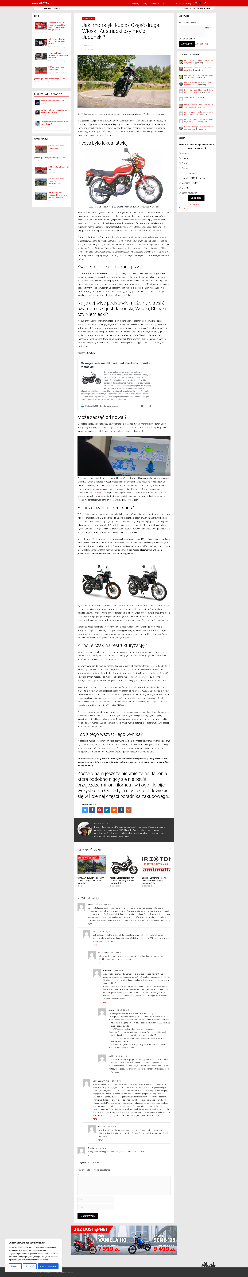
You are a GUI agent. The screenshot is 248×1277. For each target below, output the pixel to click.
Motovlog (155, 3)
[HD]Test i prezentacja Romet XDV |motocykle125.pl (56, 181)
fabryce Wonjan (94, 492)
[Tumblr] (121, 810)
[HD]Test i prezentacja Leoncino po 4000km (49, 79)
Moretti (185, 188)
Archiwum (183, 208)
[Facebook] (92, 810)
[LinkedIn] (107, 810)
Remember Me (188, 39)
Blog (145, 3)
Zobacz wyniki (196, 204)
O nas (40, 8)
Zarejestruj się (201, 44)
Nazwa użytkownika (188, 22)
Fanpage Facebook (203, 8)
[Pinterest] (100, 810)
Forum (166, 3)
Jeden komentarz (47, 33)
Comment (82, 1174)
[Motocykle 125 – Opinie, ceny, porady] (40, 4)
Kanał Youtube (189, 8)
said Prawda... (189, 97)
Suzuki (185, 163)
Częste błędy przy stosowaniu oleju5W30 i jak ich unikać (58, 55)
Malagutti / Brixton (190, 183)
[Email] (128, 810)
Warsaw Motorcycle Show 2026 (52, 101)
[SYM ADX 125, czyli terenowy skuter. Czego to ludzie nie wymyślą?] (92, 873)
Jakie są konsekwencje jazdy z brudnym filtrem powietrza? (56, 41)
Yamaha (185, 153)
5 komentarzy (60, 47)
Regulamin (56, 8)
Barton (185, 168)
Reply (90, 924)
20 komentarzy (47, 82)
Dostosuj (15, 1266)
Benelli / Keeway (189, 193)
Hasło (208, 28)
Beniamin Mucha (101, 823)
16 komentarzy (61, 72)
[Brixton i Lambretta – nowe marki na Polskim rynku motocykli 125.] (156, 873)
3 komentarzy (60, 61)
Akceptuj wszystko (48, 1266)
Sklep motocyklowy (182, 3)
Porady (91, 19)
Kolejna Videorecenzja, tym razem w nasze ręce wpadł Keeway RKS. (122, 880)
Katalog (135, 3)
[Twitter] (85, 810)
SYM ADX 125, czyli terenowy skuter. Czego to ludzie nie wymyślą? (91, 880)
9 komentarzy (88, 49)
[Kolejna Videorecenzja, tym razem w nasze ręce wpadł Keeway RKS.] (124, 873)
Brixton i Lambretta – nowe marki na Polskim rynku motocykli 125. (154, 880)
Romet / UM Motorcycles (193, 178)
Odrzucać (30, 1266)
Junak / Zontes (188, 173)
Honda (185, 158)
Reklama (47, 8)
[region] (33, 1255)
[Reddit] (114, 810)
